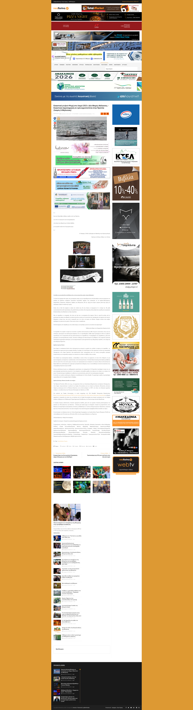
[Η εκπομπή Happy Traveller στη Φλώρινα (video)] (57, 608)
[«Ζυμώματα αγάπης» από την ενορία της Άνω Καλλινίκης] (57, 679)
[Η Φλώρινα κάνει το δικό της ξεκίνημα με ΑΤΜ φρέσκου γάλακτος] (57, 637)
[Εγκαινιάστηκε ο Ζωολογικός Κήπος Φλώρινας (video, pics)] (57, 555)
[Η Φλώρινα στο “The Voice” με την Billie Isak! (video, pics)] (57, 538)
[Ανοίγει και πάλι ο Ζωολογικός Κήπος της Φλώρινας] (57, 630)
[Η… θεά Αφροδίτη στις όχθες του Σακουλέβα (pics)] (57, 623)
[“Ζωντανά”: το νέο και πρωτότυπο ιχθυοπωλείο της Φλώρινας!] (57, 571)
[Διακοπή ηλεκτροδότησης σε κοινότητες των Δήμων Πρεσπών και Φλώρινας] (57, 671)
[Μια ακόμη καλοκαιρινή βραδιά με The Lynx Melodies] (57, 685)
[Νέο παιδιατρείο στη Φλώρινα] (57, 586)
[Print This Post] (55, 128)
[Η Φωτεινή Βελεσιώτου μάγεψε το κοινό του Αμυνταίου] (81, 487)
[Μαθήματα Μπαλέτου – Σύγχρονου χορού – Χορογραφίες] (62, 472)
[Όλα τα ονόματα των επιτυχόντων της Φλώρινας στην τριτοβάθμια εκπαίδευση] (67, 512)
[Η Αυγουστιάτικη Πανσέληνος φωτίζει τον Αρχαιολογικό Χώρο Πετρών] (62, 487)
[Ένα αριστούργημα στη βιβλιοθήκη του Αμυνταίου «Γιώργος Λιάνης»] (101, 472)
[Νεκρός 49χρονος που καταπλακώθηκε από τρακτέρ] (57, 600)
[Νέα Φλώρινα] (61, 8)
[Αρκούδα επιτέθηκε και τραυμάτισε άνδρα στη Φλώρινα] (57, 578)
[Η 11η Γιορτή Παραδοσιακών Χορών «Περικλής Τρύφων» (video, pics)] (81, 472)
